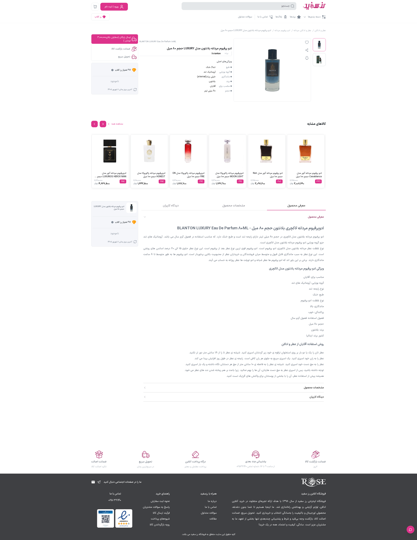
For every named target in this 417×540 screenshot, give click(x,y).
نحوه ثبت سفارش (160, 501)
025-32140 (114, 500)
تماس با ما (211, 507)
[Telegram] (99, 482)
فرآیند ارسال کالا (161, 513)
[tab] (296, 205)
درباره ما (212, 501)
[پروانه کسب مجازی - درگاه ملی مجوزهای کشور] (105, 518)
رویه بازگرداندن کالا (160, 525)
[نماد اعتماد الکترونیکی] (124, 518)
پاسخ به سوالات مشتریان (156, 507)
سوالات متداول (245, 17)
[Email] (93, 482)
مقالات (213, 519)
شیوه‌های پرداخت (160, 519)
